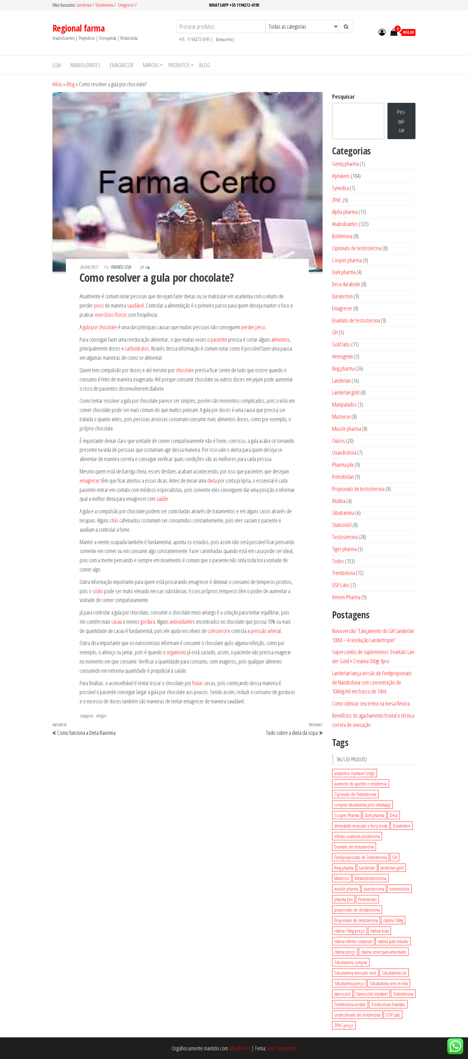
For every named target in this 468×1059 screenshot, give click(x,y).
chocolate (185, 370)
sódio (97, 591)
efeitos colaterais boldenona (357, 836)
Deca (394, 815)
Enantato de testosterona (354, 846)
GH (394, 857)
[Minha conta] (382, 32)
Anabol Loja (121, 267)
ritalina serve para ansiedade (383, 952)
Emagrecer (126, 5)
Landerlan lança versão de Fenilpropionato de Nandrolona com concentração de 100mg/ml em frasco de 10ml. (372, 682)
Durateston (401, 825)
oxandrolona (374, 888)
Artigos (101, 716)
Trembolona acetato (350, 1004)
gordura (147, 621)
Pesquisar (343, 96)
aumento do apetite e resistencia (360, 783)
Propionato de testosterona (356, 920)
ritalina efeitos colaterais (353, 941)
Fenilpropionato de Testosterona (360, 857)
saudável (135, 305)
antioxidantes (182, 621)
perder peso (253, 327)
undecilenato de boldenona (357, 1015)
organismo (176, 652)
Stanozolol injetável (372, 994)
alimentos (280, 339)
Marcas (151, 65)
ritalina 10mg (393, 920)
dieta (212, 480)
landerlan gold (392, 867)
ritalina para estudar (393, 941)
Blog (204, 65)
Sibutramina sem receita (389, 983)
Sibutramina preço (349, 983)
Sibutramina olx (394, 973)
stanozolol (342, 994)
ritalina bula (379, 931)
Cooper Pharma (346, 815)
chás (114, 520)
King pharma (344, 867)
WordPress (240, 1048)
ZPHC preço (343, 1025)
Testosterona (403, 994)
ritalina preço (345, 952)
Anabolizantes (85, 65)
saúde (162, 498)
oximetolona (399, 888)
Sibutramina (104, 5)
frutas (197, 683)
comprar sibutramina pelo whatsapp (362, 804)
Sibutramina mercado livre (355, 973)
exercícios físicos (111, 314)
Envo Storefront (281, 1048)
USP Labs (393, 1015)
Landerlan (85, 5)
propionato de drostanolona (357, 909)
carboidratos (137, 348)
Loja (57, 65)
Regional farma (78, 28)
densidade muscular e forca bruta (360, 825)
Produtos (179, 65)
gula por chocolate (100, 327)
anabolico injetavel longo (354, 773)
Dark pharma (374, 815)
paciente (219, 339)
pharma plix (343, 899)
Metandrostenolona (370, 878)
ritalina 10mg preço (349, 931)
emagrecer (90, 480)
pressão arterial (266, 631)
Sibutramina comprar (350, 962)
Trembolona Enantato (388, 1004)
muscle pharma (346, 888)
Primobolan (367, 899)
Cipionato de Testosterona (355, 794)
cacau (116, 621)
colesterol (217, 631)
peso (99, 305)
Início (57, 84)
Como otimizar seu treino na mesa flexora (371, 703)
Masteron (341, 878)
